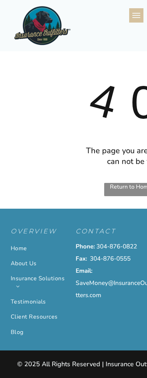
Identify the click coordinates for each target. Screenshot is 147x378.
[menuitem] (40, 248)
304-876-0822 (116, 246)
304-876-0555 (110, 259)
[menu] (136, 15)
